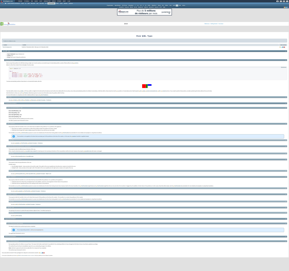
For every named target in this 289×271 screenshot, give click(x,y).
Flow (23, 100)
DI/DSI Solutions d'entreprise (14, 3)
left (140, 91)
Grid (19, 100)
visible (21, 91)
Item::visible (28, 130)
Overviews (220, 23)
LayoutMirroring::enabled (30, 151)
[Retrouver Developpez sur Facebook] (287, 7)
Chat (40, 1)
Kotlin (149, 5)
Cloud (22, 3)
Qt (176, 5)
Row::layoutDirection (20, 156)
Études (59, 1)
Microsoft (33, 3)
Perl (163, 5)
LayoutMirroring (29, 156)
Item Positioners (44, 94)
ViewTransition (25, 132)
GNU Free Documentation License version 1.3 (26, 255)
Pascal (159, 5)
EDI (46, 3)
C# (140, 5)
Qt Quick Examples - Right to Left (44, 173)
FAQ (32, 1)
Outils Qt (146, 7)
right (144, 91)
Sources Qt (151, 7)
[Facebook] (283, 47)
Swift (174, 5)
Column (15, 100)
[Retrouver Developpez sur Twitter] (286, 7)
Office (61, 3)
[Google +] (284, 47)
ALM (29, 3)
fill (159, 91)
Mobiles (65, 3)
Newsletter (47, 1)
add (16, 191)
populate (74, 136)
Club (68, 1)
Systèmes (71, 3)
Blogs (36, 1)
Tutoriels (26, 1)
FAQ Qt (131, 7)
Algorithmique (118, 5)
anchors (76, 63)
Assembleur (130, 5)
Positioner (26, 92)
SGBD (57, 3)
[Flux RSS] (284, 7)
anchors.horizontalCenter (151, 91)
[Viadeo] (280, 47)
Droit (64, 1)
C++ (138, 5)
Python (166, 5)
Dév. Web (42, 3)
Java (37, 3)
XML (180, 5)
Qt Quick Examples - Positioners (44, 100)
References (207, 23)
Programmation (51, 3)
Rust (170, 5)
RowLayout (33, 100)
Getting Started (214, 23)
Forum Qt (127, 7)
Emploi (54, 1)
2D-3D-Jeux (124, 5)
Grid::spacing (19, 215)
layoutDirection (88, 151)
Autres (183, 5)
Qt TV (161, 7)
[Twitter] (281, 47)
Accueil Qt (121, 7)
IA (25, 3)
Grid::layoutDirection (20, 173)
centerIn (164, 91)
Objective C (154, 5)
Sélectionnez (283, 67)
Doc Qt (135, 7)
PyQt (164, 7)
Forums (20, 1)
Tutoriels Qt (140, 7)
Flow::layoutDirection (30, 173)
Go (145, 5)
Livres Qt (156, 7)
